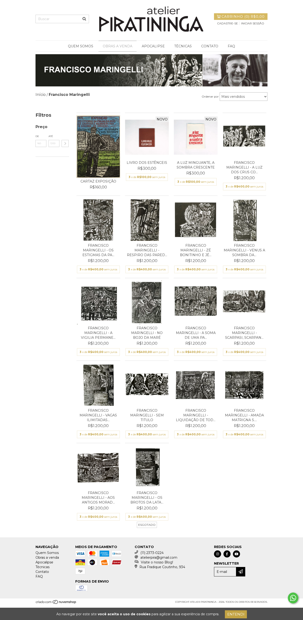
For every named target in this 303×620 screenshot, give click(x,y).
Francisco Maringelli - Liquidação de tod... (195, 415)
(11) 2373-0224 (152, 553)
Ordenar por (210, 96)
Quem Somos (80, 46)
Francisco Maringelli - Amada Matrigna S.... (244, 415)
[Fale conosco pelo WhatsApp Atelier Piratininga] (293, 598)
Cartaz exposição (98, 181)
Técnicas (183, 46)
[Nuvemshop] (56, 603)
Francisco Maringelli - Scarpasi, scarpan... (244, 333)
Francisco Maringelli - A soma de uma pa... (196, 333)
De (37, 136)
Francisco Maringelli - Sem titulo (147, 415)
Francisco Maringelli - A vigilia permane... (98, 333)
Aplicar (65, 143)
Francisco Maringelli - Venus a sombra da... (244, 250)
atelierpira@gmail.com (158, 557)
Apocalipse (153, 46)
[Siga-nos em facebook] (227, 554)
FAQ (231, 46)
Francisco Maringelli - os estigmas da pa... (98, 250)
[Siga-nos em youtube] (236, 554)
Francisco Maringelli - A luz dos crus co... (244, 167)
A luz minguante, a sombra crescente (196, 165)
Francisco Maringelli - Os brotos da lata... (146, 497)
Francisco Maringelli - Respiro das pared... (147, 250)
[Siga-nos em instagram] (217, 554)
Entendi (236, 614)
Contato (209, 46)
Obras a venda (117, 46)
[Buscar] (84, 19)
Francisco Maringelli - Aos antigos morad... (98, 497)
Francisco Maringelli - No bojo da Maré (147, 333)
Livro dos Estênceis (147, 163)
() (243, 16)
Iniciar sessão (252, 23)
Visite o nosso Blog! (157, 562)
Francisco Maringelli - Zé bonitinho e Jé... (195, 250)
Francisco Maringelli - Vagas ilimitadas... (98, 415)
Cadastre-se (227, 23)
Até (51, 136)
